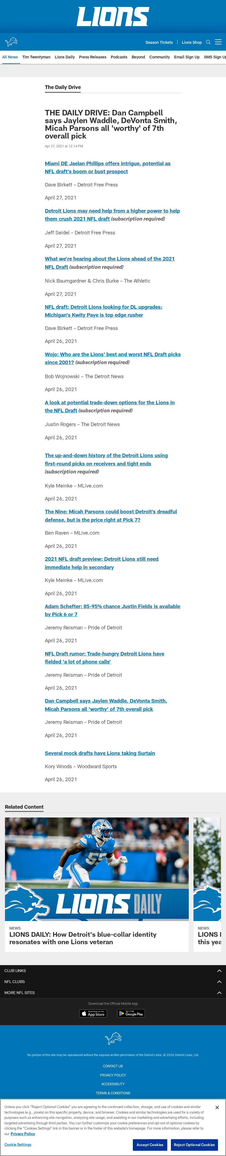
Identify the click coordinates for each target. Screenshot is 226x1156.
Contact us (113, 1066)
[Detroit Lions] (113, 1039)
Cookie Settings (17, 1144)
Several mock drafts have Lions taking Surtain (100, 753)
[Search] (208, 42)
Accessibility (113, 1084)
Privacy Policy (113, 1075)
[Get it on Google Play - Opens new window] (131, 1016)
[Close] (217, 1107)
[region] (113, 1127)
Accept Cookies (150, 1145)
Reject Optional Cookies (194, 1145)
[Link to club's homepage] (11, 39)
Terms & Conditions (113, 1093)
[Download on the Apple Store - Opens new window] (93, 1014)
